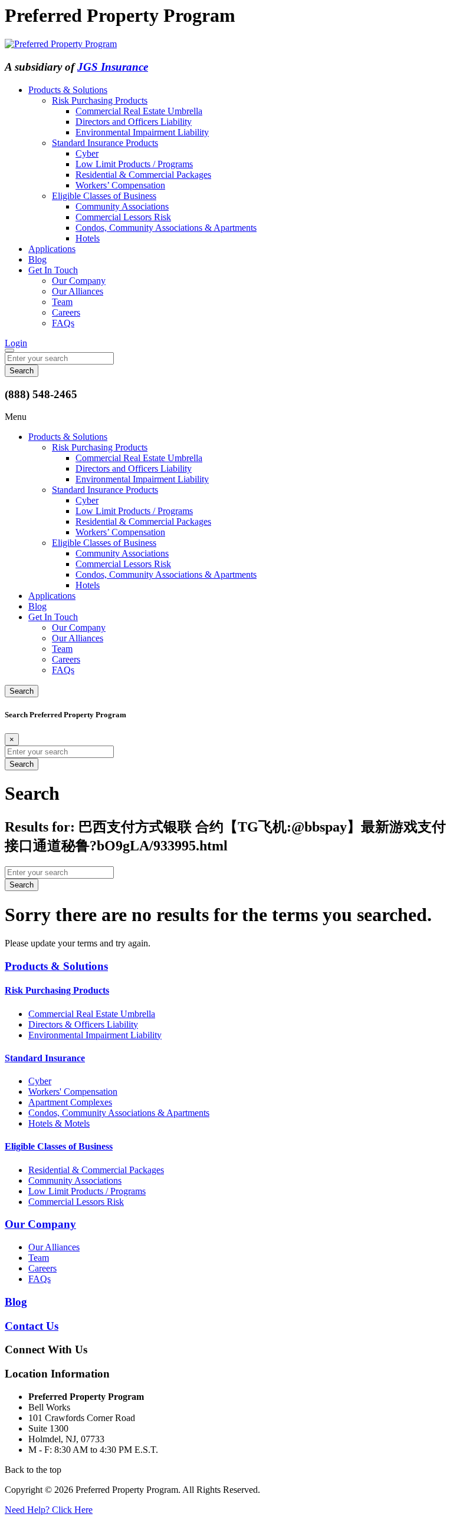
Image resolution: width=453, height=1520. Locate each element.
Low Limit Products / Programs (134, 164)
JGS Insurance (112, 67)
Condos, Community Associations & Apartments (166, 228)
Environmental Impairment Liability (142, 132)
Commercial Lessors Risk (123, 217)
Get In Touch (53, 270)
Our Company (79, 281)
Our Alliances (77, 291)
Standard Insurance (45, 1058)
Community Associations (122, 206)
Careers (66, 312)
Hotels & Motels (59, 1123)
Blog (37, 259)
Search (21, 691)
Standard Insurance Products (105, 143)
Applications (52, 249)
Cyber (87, 153)
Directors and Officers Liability (134, 122)
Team (62, 302)
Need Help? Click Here (49, 1510)
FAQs (63, 323)
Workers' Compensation (72, 1092)
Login (16, 343)
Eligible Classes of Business (104, 196)
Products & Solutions (67, 90)
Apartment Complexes (70, 1102)
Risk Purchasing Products (99, 100)
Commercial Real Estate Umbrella (139, 111)
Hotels (88, 238)
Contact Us (31, 1326)
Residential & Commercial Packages (143, 175)
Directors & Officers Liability (83, 1024)
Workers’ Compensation (120, 185)
